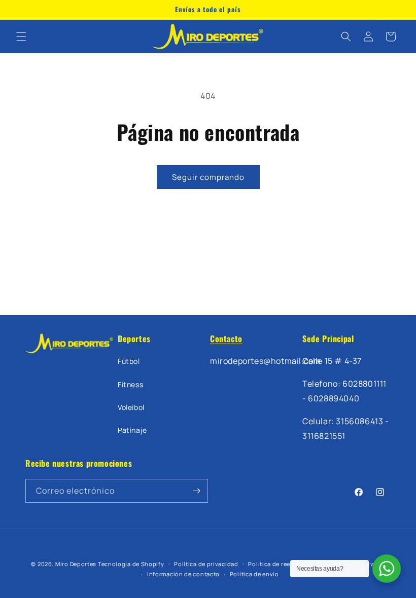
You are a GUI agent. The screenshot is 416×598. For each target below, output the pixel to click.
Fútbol (129, 361)
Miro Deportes (75, 564)
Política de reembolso (280, 564)
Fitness (130, 384)
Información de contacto (183, 574)
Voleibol (131, 407)
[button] (21, 36)
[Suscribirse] (196, 491)
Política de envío (254, 574)
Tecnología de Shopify (131, 564)
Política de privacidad (206, 564)
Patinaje (132, 430)
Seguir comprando (208, 177)
